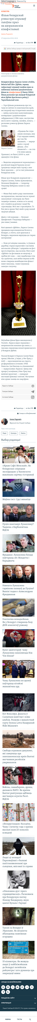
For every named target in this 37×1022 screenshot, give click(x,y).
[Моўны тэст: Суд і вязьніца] (18, 488)
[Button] (18, 42)
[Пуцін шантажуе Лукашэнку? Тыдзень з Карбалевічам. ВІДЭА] (18, 513)
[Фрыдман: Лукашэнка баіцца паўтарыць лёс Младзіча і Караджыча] (18, 543)
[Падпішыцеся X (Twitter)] (13, 987)
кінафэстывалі (15, 92)
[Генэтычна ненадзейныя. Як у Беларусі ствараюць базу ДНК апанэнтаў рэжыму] (18, 608)
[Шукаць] (30, 1019)
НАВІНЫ (8, 1019)
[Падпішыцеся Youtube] (17, 987)
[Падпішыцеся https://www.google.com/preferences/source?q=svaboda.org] (3, 987)
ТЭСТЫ (19, 1019)
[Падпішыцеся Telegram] (3, 992)
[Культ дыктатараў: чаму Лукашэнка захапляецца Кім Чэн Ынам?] (18, 638)
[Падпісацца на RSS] (8, 992)
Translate (8, 4)
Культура (5, 11)
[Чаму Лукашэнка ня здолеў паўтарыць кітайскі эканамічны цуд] (18, 669)
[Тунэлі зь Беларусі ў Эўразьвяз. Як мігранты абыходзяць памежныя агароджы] (18, 916)
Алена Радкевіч (7, 34)
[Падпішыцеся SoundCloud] (27, 987)
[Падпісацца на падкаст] (22, 987)
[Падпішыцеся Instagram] (32, 987)
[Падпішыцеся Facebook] (8, 987)
